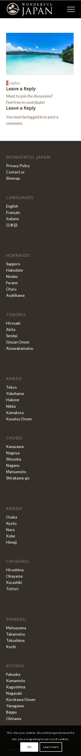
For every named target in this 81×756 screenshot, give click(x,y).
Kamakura (15, 412)
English (12, 206)
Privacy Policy (18, 165)
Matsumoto (16, 471)
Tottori (12, 588)
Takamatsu (15, 634)
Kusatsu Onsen (19, 419)
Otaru (11, 289)
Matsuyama (16, 627)
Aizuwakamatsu (19, 348)
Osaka (11, 517)
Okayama (14, 576)
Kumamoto (15, 680)
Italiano (12, 218)
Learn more (51, 747)
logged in (35, 117)
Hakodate (14, 270)
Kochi (11, 646)
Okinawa (13, 718)
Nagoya (13, 452)
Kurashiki (14, 582)
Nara (10, 529)
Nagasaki (14, 693)
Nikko (11, 406)
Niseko (12, 276)
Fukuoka (13, 674)
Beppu (11, 712)
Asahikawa (15, 295)
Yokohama (15, 393)
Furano (12, 282)
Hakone (12, 399)
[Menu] (69, 9)
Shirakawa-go (17, 478)
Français (13, 212)
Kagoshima (15, 687)
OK (29, 747)
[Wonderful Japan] (33, 9)
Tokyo (11, 387)
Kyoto (11, 523)
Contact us (15, 172)
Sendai (11, 335)
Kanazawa (15, 446)
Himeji (11, 542)
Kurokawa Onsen (20, 699)
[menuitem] (69, 9)
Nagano (13, 465)
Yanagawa (15, 705)
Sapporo (13, 264)
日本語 (12, 225)
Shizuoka (13, 459)
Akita (10, 329)
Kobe (10, 536)
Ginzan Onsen (17, 342)
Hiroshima (15, 570)
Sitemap (13, 178)
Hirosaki (13, 323)
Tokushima (15, 640)
